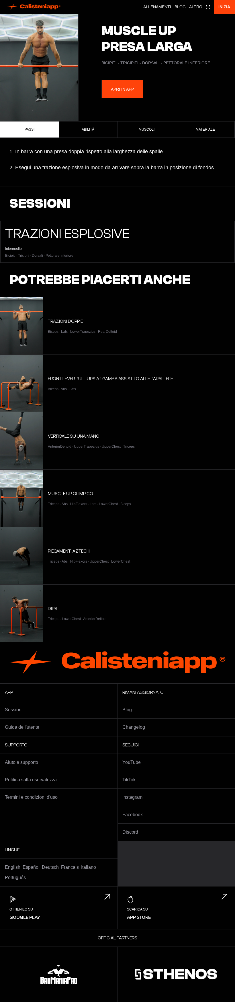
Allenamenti (157, 7)
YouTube (131, 762)
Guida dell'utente (22, 727)
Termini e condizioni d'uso (31, 797)
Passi (29, 130)
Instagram (132, 797)
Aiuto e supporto (21, 762)
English (12, 867)
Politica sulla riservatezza (31, 779)
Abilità (88, 130)
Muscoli (146, 130)
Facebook (132, 814)
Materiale (205, 130)
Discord (130, 832)
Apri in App (122, 89)
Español (31, 867)
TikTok (129, 779)
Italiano (88, 867)
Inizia (224, 7)
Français (70, 867)
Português (15, 877)
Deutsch (50, 867)
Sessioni (14, 709)
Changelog (133, 727)
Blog (180, 7)
